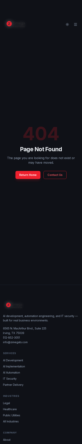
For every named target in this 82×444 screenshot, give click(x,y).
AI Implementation (14, 366)
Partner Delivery (13, 384)
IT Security (10, 378)
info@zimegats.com (15, 342)
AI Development (13, 360)
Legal (6, 403)
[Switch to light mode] (67, 24)
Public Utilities (11, 415)
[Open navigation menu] (75, 24)
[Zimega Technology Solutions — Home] (15, 24)
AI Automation (11, 372)
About (6, 439)
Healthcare (10, 409)
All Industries (11, 421)
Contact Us (55, 174)
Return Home (28, 174)
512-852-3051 (11, 337)
